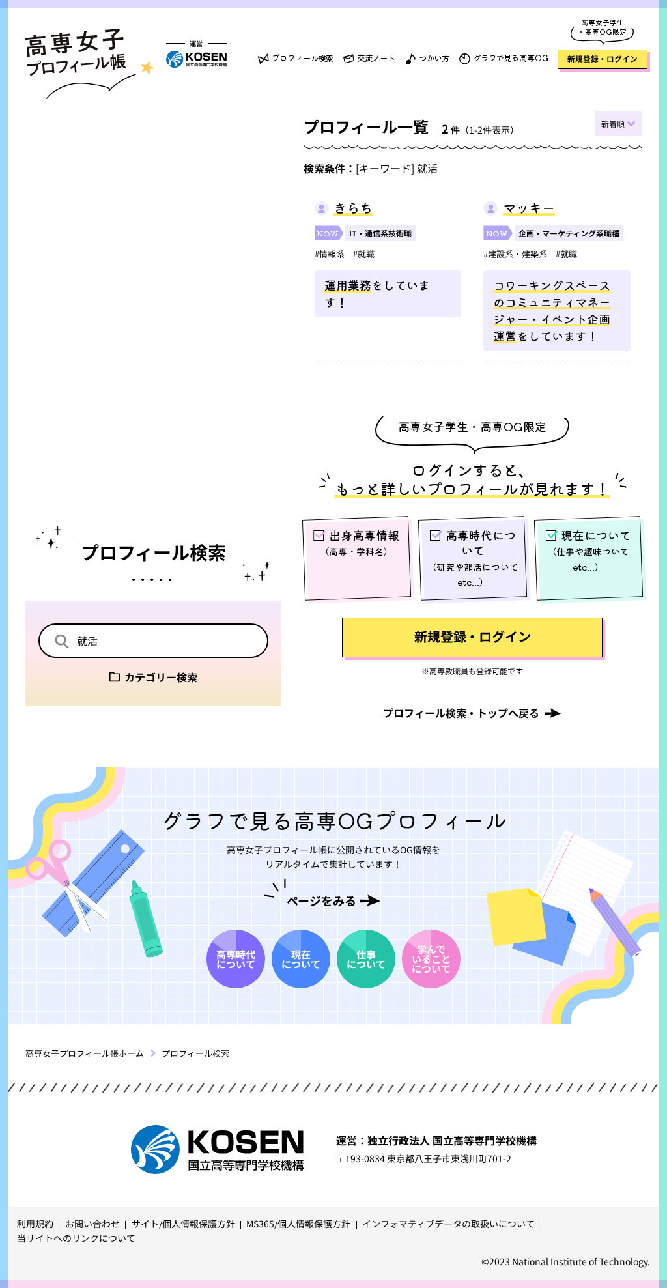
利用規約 (35, 1223)
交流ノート (376, 58)
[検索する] (62, 642)
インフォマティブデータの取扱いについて (448, 1223)
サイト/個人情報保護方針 (183, 1223)
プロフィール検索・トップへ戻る (461, 713)
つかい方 (434, 58)
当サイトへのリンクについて (76, 1237)
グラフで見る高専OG (510, 58)
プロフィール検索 (303, 58)
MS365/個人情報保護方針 (298, 1223)
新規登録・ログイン (602, 58)
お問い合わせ (92, 1223)
